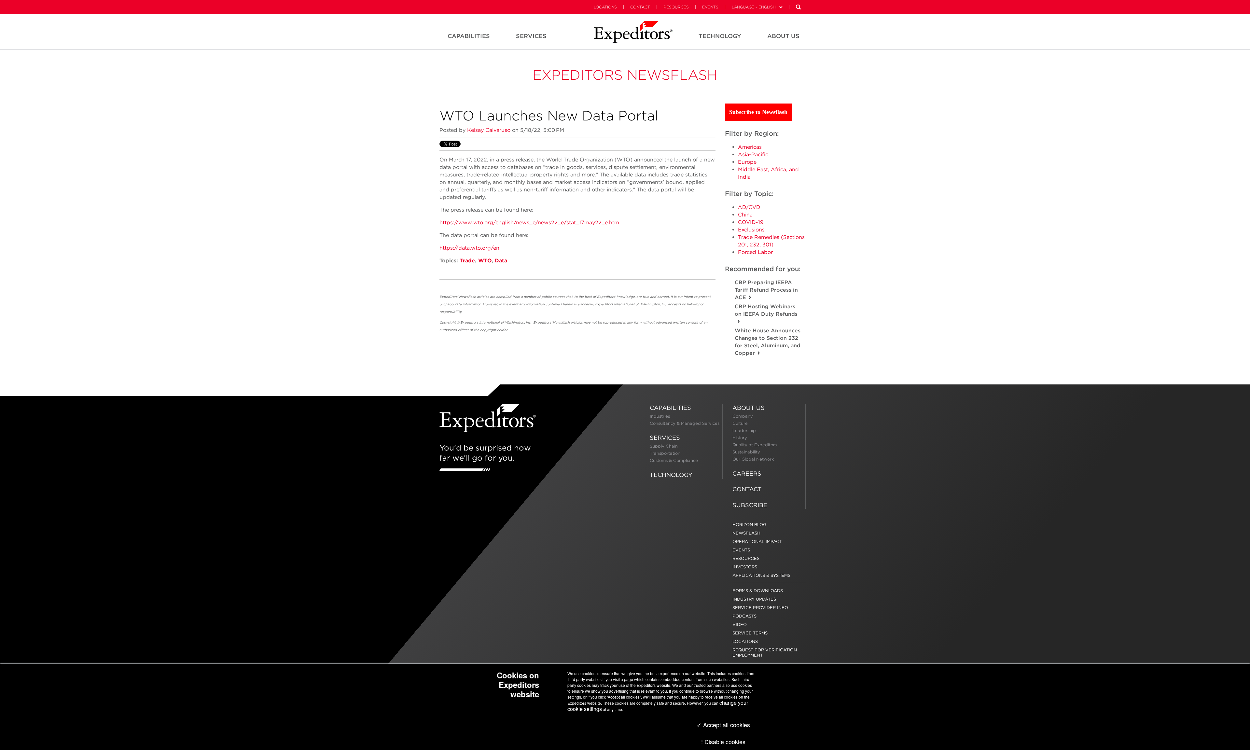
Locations (605, 7)
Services (665, 437)
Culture (740, 423)
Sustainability (746, 452)
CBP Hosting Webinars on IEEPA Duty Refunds (766, 310)
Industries (660, 416)
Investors (744, 566)
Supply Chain (664, 446)
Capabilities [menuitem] (469, 36)
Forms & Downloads (757, 590)
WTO (485, 260)
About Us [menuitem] (783, 36)
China (745, 215)
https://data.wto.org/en (469, 248)
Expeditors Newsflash (625, 75)
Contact (640, 7)
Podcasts (744, 616)
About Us (748, 407)
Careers (746, 473)
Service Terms (750, 633)
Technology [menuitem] (720, 36)
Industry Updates (754, 599)
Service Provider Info (760, 607)
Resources (676, 7)
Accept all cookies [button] (725, 724)
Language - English (754, 7)
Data (501, 260)
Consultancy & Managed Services (684, 423)
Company (742, 416)
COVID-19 (750, 222)
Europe (747, 162)
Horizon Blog (749, 524)
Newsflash (746, 533)
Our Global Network (753, 459)
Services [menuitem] (531, 36)
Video (739, 624)
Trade (467, 260)
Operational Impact (757, 541)
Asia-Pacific (753, 154)
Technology (671, 474)
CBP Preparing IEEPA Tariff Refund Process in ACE (766, 289)
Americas (750, 147)
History (739, 437)
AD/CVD (749, 207)
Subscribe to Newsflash (758, 112)
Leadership (744, 430)
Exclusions (751, 230)
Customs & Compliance (674, 460)
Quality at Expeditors (754, 444)
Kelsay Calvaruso (488, 130)
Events (710, 7)
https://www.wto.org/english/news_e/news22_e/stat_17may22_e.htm (529, 222)
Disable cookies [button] (724, 741)
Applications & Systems (761, 575)
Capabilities (670, 407)
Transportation (665, 453)
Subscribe (749, 505)
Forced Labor (755, 252)
